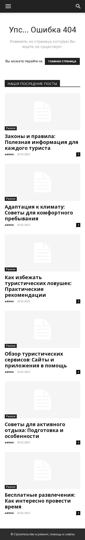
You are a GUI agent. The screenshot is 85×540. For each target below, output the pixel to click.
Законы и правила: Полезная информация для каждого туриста (41, 142)
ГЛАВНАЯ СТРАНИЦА (62, 61)
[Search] (78, 6)
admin (9, 154)
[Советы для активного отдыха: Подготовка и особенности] (42, 399)
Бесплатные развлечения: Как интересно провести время (40, 501)
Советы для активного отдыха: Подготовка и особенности (35, 430)
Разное (10, 128)
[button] (8, 6)
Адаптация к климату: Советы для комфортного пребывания (39, 212)
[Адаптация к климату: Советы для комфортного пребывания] (42, 182)
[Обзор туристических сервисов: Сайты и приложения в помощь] (42, 329)
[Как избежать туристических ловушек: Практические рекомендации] (42, 252)
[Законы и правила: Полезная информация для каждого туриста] (42, 111)
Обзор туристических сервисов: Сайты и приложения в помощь (36, 359)
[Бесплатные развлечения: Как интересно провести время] (42, 470)
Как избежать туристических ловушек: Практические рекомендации (38, 286)
